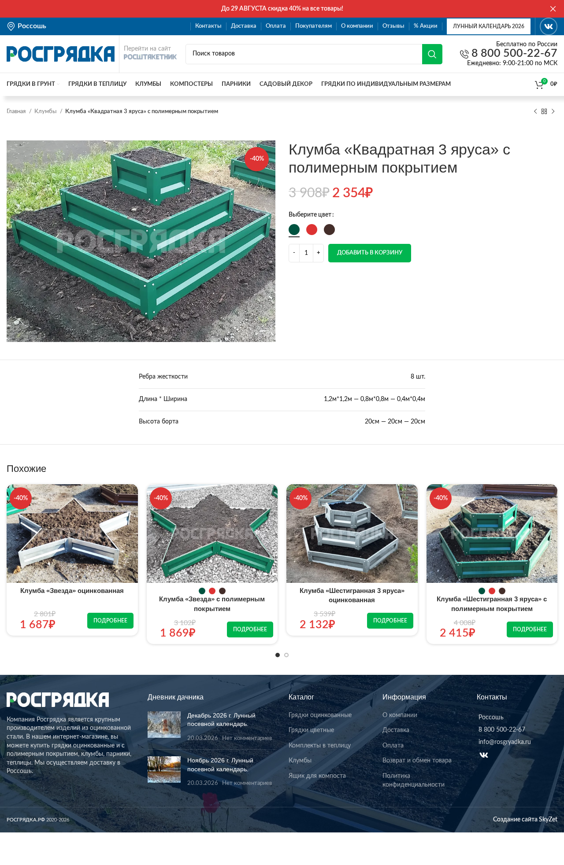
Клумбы (46, 111)
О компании (399, 715)
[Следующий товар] (553, 111)
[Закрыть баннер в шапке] (553, 9)
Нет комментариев (247, 738)
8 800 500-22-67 (513, 54)
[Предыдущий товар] (535, 111)
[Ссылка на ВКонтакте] (548, 26)
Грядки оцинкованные (320, 715)
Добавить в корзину (369, 253)
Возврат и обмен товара (417, 761)
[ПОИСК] (432, 54)
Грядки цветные (311, 730)
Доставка (395, 730)
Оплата (393, 746)
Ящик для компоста (317, 776)
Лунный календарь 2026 (488, 26)
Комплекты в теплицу (320, 746)
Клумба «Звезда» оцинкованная (72, 590)
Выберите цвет (310, 215)
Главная (17, 111)
